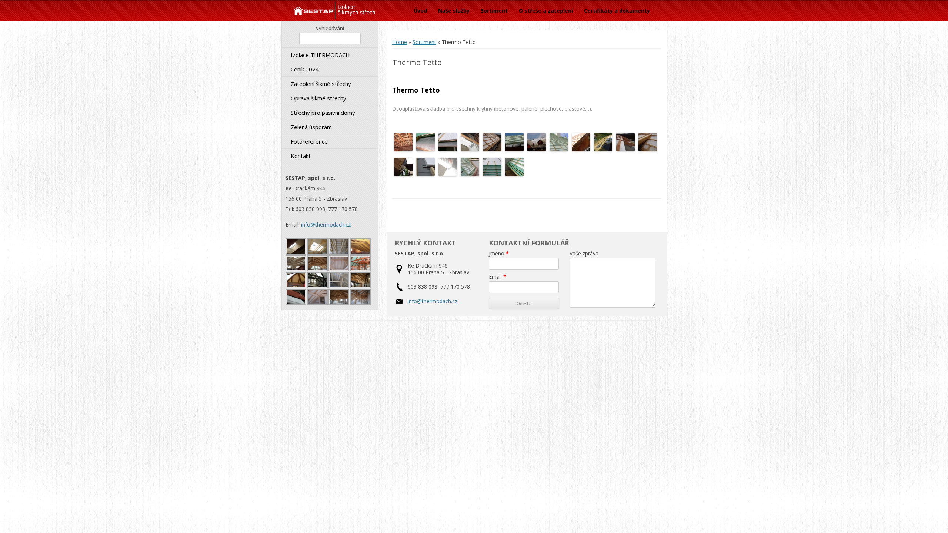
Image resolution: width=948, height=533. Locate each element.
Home (399, 42)
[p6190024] (536, 149)
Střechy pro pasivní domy (323, 112)
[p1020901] (559, 149)
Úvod (420, 10)
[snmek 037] (514, 149)
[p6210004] (403, 174)
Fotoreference (309, 141)
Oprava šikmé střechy (318, 98)
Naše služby (454, 10)
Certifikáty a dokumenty (617, 10)
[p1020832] (514, 174)
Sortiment (494, 10)
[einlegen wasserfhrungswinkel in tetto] (447, 174)
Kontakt (301, 156)
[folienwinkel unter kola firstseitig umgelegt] (470, 149)
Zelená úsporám (311, 127)
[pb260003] (625, 149)
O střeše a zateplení (546, 10)
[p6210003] (492, 149)
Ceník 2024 (305, 69)
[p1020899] (470, 174)
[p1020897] (447, 149)
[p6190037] (425, 174)
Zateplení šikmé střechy (321, 83)
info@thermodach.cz (326, 224)
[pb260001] (403, 149)
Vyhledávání (330, 28)
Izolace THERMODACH (320, 54)
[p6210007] (581, 149)
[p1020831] (492, 174)
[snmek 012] (603, 149)
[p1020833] (425, 149)
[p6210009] (647, 149)
